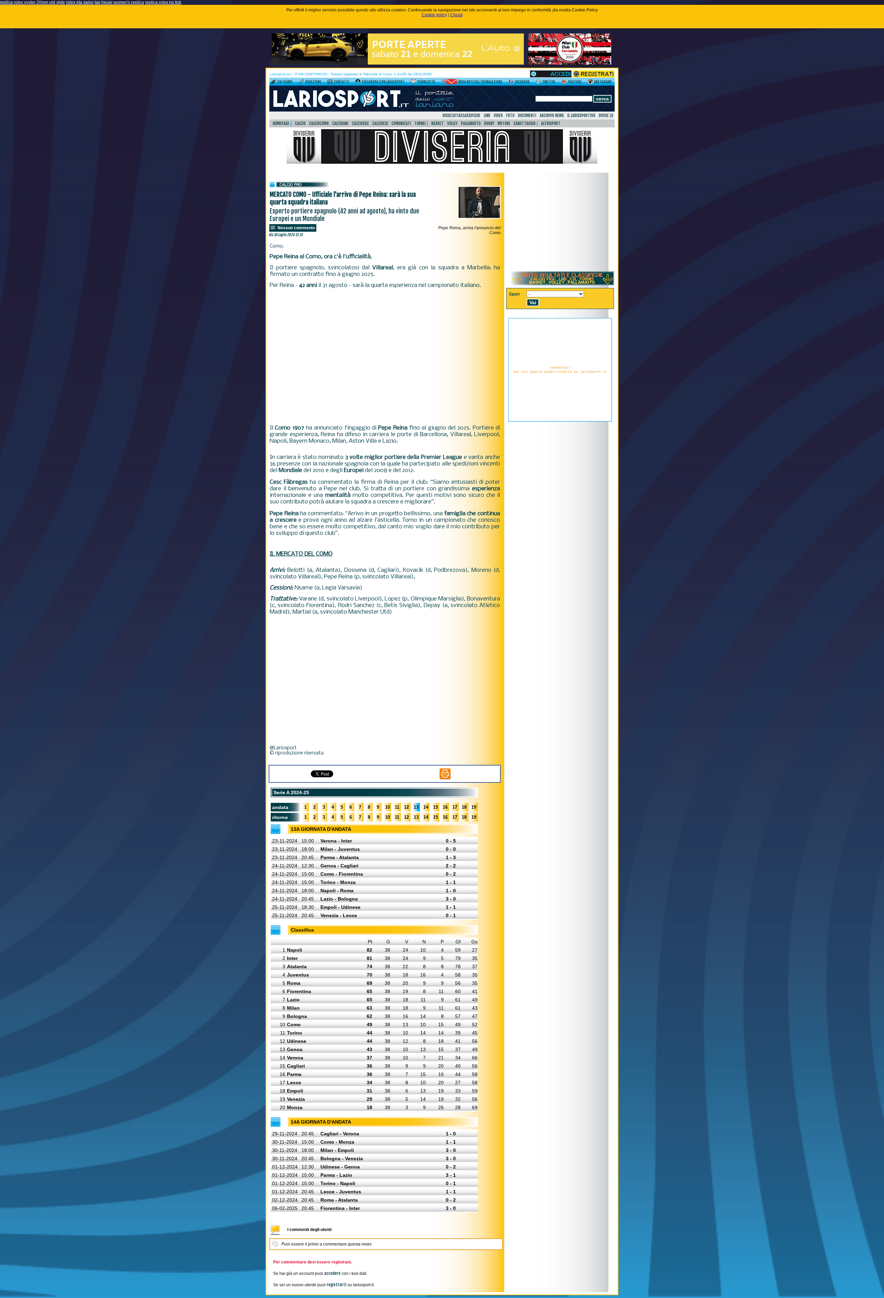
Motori (504, 123)
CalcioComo (319, 123)
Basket (437, 123)
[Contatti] (330, 83)
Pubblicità (426, 82)
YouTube (575, 82)
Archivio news (552, 115)
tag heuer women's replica (119, 2)
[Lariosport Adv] (560, 420)
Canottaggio (524, 123)
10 (387, 807)
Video (498, 115)
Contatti (341, 82)
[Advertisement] (385, 351)
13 (416, 807)
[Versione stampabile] (445, 778)
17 (454, 807)
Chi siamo (284, 82)
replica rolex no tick (163, 2)
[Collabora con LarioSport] (358, 83)
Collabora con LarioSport (383, 82)
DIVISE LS (606, 115)
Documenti (527, 115)
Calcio (300, 123)
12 (406, 807)
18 (464, 807)
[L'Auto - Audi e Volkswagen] (398, 63)
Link (487, 115)
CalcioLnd (340, 123)
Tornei (420, 123)
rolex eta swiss (80, 2)
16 (445, 807)
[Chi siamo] (273, 83)
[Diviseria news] (442, 162)
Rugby (489, 123)
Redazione (313, 82)
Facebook (522, 82)
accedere (332, 1273)
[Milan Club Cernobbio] (569, 63)
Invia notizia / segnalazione (480, 82)
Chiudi (456, 14)
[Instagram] (590, 83)
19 (473, 807)
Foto (510, 115)
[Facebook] (510, 83)
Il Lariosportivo (581, 115)
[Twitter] (538, 83)
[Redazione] (301, 83)
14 (425, 807)
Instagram (603, 82)
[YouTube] (564, 83)
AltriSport (550, 123)
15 (435, 807)
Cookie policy (434, 14)
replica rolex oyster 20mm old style (32, 2)
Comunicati (401, 123)
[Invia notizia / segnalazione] (449, 83)
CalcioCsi (380, 123)
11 (397, 807)
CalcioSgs (360, 123)
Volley (452, 123)
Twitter (548, 82)
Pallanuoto (471, 123)
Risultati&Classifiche (461, 115)
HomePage (281, 123)
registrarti (336, 1284)
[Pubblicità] (413, 83)
